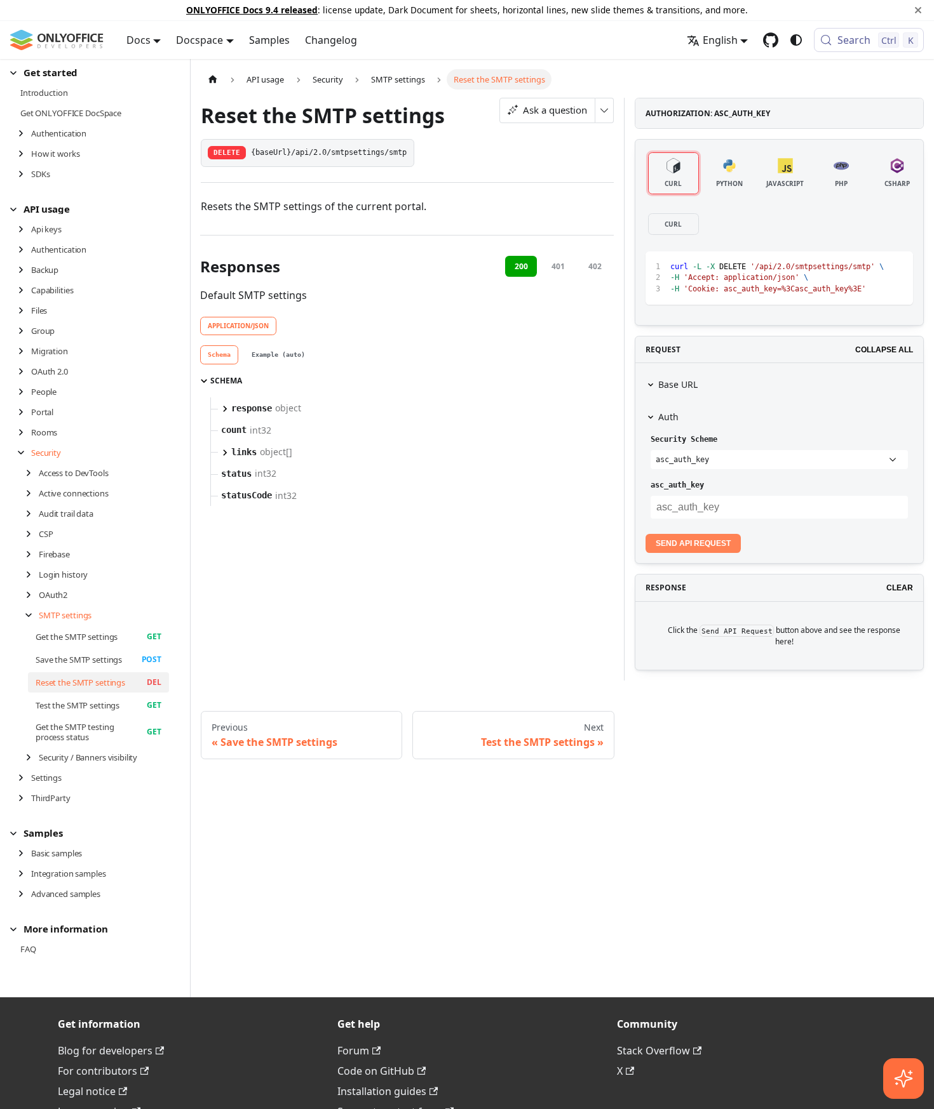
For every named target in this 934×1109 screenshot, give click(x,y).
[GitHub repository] (770, 40)
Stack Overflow (653, 1051)
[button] (89, 72)
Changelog (331, 40)
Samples (269, 40)
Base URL (678, 384)
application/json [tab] (238, 325)
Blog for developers (105, 1051)
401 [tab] (558, 266)
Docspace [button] (199, 40)
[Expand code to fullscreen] (897, 266)
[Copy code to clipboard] (874, 266)
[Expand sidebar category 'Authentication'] (24, 133)
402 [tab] (595, 266)
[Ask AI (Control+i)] (903, 1078)
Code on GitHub (375, 1071)
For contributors (97, 1071)
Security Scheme (684, 439)
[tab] (219, 354)
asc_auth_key (677, 485)
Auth (668, 417)
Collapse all (884, 349)
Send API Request (693, 543)
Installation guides (381, 1091)
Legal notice (87, 1091)
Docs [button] (138, 40)
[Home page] (213, 79)
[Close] (918, 10)
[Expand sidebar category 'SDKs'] (24, 174)
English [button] (720, 40)
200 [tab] (521, 266)
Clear (899, 587)
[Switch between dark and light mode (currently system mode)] (796, 40)
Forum (353, 1051)
